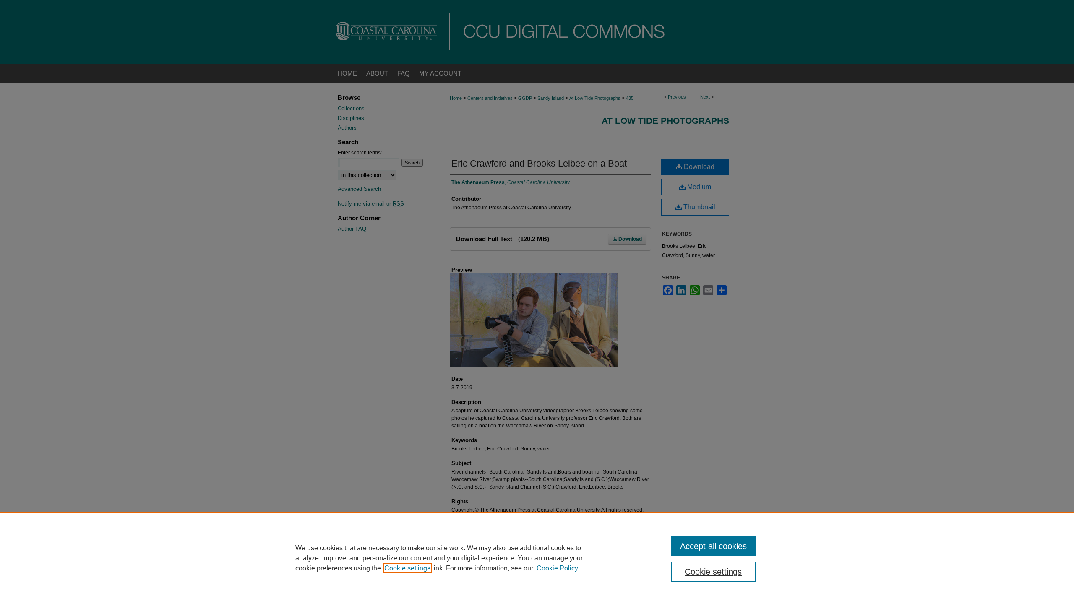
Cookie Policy (557, 568)
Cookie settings (407, 568)
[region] (537, 558)
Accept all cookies (713, 546)
